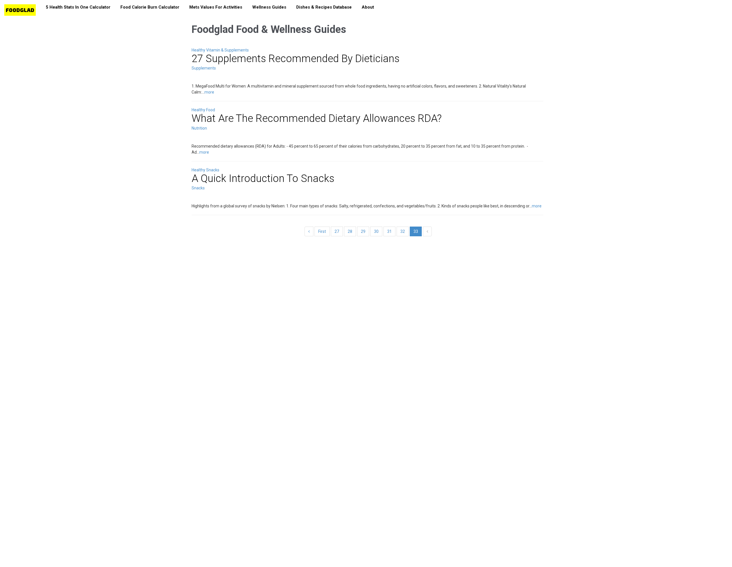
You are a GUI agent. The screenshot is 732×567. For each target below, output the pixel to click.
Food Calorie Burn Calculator (149, 7)
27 (337, 231)
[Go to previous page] (309, 231)
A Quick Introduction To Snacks (263, 179)
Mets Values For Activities (215, 7)
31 (389, 231)
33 (415, 231)
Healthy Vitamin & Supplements (220, 50)
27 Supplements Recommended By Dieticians (295, 59)
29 (363, 231)
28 (350, 231)
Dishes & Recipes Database (324, 7)
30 (376, 231)
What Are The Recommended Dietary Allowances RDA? (317, 118)
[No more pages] (427, 231)
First (322, 231)
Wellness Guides (269, 7)
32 (402, 231)
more (209, 92)
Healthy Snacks (205, 170)
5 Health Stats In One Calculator (78, 7)
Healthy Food (203, 110)
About (368, 7)
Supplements (204, 68)
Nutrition (199, 128)
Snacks (198, 188)
